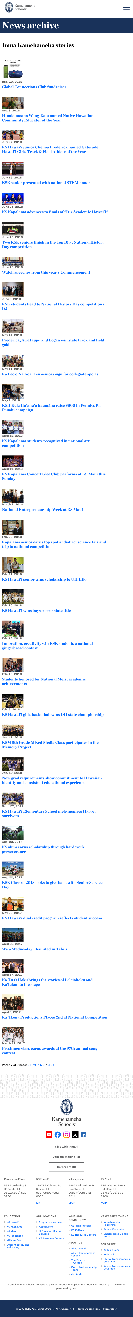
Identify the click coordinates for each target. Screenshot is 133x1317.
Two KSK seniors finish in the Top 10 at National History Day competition (53, 244)
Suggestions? (110, 1309)
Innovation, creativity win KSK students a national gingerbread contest (47, 645)
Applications (46, 1226)
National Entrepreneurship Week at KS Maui (42, 509)
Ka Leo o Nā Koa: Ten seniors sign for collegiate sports (50, 374)
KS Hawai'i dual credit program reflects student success (52, 918)
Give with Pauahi (66, 1146)
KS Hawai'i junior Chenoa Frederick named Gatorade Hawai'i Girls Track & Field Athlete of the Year (50, 149)
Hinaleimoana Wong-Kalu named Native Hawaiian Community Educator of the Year (48, 117)
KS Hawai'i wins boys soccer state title (36, 610)
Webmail (108, 1254)
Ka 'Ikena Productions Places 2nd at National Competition (54, 1017)
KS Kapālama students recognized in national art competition (46, 443)
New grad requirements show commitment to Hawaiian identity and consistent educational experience (52, 780)
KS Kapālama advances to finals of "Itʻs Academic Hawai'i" (55, 211)
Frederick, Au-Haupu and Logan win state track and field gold (53, 342)
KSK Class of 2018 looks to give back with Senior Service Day (52, 884)
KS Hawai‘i (13, 1222)
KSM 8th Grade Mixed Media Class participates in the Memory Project (50, 744)
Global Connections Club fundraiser (34, 86)
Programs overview (50, 1222)
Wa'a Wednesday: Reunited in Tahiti (34, 949)
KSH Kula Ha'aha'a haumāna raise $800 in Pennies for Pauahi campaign (51, 407)
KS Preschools (15, 1235)
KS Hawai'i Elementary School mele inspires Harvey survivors (49, 813)
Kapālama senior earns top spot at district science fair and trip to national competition (54, 544)
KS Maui (11, 1231)
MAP (39, 1203)
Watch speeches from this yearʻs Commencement (46, 272)
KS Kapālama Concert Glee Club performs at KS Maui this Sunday (54, 476)
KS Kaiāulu (77, 1230)
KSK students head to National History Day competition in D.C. (54, 306)
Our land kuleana (81, 1225)
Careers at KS (66, 1166)
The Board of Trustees (78, 1261)
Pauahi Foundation (114, 1229)
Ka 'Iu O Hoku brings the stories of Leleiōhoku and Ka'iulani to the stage (47, 982)
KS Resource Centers (51, 1238)
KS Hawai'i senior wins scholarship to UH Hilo (44, 579)
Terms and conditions (89, 1309)
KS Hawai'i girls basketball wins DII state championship (53, 714)
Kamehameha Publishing (111, 1223)
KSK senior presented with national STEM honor (46, 182)
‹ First (32, 1064)
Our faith (76, 1274)
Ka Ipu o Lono (111, 1250)
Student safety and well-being (18, 1246)
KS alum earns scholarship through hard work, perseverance (43, 849)
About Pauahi (79, 1248)
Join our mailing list (66, 1156)
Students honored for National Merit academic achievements (44, 681)
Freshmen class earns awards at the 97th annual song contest (49, 1050)
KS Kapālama (14, 1226)
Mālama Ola (14, 1240)
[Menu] (125, 8)
